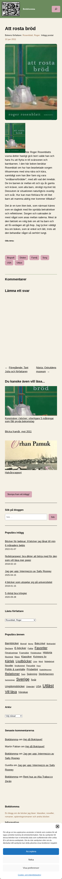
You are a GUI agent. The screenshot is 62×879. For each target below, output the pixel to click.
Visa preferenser (31, 868)
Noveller (9, 665)
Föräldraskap (36, 653)
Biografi (10, 257)
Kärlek (9, 661)
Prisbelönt (32, 669)
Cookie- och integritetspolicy (29, 875)
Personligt (30, 666)
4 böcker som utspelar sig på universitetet (28, 582)
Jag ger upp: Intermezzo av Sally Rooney (28, 571)
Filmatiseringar (11, 653)
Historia (47, 652)
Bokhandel (51, 644)
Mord (41, 661)
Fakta (30, 648)
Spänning (32, 674)
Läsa (35, 661)
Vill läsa (11, 692)
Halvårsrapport (13, 472)
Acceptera (31, 851)
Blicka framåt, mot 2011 (18, 431)
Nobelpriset (49, 661)
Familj (34, 257)
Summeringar (10, 680)
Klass (17, 657)
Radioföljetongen (45, 670)
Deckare (9, 648)
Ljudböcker (24, 661)
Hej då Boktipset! (32, 739)
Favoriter (41, 648)
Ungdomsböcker (15, 686)
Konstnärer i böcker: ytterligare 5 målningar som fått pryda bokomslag (29, 420)
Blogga (30, 644)
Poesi (39, 666)
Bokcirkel (40, 643)
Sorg (45, 257)
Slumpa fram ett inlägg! (18, 494)
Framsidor (24, 652)
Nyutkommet (20, 666)
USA (9, 262)
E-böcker (20, 648)
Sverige (22, 679)
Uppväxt (30, 686)
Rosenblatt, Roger (31, 35)
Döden (23, 257)
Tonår (33, 680)
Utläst (19, 262)
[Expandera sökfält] (56, 9)
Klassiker (26, 656)
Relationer (12, 673)
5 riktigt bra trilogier (16, 593)
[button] (57, 826)
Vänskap (23, 692)
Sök (53, 517)
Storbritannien (46, 674)
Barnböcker (12, 643)
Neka (31, 859)
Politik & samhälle (15, 669)
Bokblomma (29, 9)
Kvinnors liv (39, 656)
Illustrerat (9, 657)
